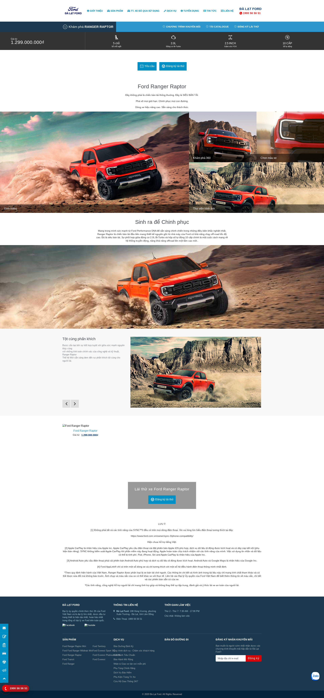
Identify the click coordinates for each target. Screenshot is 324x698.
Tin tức (211, 10)
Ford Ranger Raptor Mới (74, 646)
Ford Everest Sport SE (104, 650)
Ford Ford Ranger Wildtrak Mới (77, 650)
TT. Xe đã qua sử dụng (144, 10)
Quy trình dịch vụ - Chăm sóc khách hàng (134, 650)
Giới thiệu (96, 10)
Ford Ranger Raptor (85, 430)
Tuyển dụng (191, 10)
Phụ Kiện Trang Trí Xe (125, 677)
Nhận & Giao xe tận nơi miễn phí (130, 664)
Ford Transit (68, 659)
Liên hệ (229, 10)
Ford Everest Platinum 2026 (106, 655)
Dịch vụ (171, 10)
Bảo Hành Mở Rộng (123, 659)
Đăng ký (253, 658)
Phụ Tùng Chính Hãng (124, 668)
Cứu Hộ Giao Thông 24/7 (126, 681)
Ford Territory (99, 646)
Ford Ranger (68, 664)
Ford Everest (99, 659)
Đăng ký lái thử (175, 66)
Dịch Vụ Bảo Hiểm (123, 672)
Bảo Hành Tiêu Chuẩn (124, 655)
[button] (87, 27)
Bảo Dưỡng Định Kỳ (123, 646)
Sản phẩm (116, 10)
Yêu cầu (149, 66)
